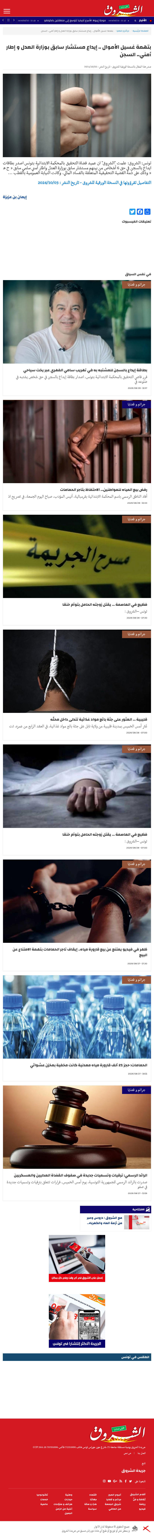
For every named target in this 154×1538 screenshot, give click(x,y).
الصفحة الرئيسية (140, 31)
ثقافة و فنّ (139, 1499)
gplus (115, 1481)
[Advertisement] (77, 1388)
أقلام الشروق (138, 1494)
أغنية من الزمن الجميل (64, 1511)
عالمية (44, 1504)
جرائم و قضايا (123, 31)
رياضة (142, 1504)
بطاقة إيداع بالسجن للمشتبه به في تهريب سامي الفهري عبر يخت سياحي (85, 370)
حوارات (68, 1499)
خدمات (44, 1499)
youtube (109, 1481)
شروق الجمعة (113, 1504)
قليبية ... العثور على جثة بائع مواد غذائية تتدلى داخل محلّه (98, 719)
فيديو (142, 1509)
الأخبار (142, 20)
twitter (130, 1481)
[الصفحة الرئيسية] (123, 8)
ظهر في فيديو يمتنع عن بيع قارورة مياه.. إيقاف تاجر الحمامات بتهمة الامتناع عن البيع (80, 952)
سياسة (92, 1509)
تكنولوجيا (42, 1495)
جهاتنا (93, 1499)
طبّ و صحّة (90, 1504)
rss (120, 1481)
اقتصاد (93, 1495)
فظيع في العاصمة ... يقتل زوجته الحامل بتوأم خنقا (104, 604)
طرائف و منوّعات (63, 1504)
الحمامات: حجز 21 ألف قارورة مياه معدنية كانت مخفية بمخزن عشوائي (88, 1065)
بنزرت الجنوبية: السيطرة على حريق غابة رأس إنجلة (42, 20)
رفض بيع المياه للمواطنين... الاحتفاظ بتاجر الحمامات (103, 489)
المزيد (7, 11)
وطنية (68, 1495)
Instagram (104, 1481)
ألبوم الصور (114, 1495)
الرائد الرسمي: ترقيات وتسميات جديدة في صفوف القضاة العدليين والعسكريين (80, 1175)
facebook (125, 1481)
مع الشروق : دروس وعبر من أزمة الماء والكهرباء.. (104, 1220)
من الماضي (115, 1509)
